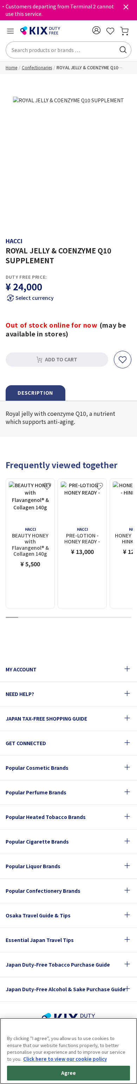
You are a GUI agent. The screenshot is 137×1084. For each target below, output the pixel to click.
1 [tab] (12, 618)
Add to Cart (61, 359)
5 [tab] (62, 618)
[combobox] (68, 49)
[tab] (35, 393)
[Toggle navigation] (10, 31)
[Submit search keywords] (123, 50)
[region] (68, 1051)
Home (11, 67)
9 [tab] (112, 618)
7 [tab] (87, 618)
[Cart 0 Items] (124, 31)
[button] (96, 30)
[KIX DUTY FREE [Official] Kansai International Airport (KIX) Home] (40, 31)
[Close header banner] (125, 8)
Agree (68, 1073)
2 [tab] (24, 618)
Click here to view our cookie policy (65, 1059)
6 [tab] (74, 618)
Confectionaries (37, 67)
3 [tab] (37, 618)
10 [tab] (125, 618)
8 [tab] (100, 618)
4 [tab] (49, 618)
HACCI (14, 241)
